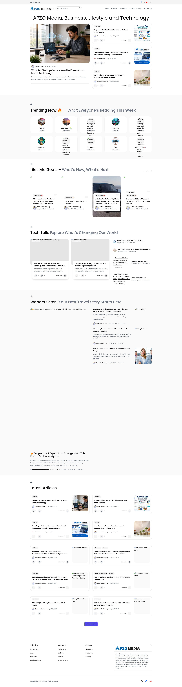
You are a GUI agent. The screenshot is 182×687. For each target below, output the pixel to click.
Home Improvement (101, 573)
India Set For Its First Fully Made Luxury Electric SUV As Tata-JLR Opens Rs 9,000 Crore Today (107, 201)
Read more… (91, 624)
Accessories (130, 192)
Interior (111, 573)
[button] (151, 2)
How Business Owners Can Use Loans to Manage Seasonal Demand (109, 76)
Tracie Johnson (55, 469)
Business (97, 26)
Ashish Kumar (101, 58)
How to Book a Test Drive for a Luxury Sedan (75, 202)
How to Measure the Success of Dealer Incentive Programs (111, 350)
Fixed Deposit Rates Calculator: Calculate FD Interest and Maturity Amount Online (111, 53)
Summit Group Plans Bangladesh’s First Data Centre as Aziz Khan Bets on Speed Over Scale (50, 578)
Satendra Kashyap (40, 66)
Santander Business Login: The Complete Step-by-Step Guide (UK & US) (112, 604)
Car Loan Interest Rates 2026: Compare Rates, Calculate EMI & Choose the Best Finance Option (141, 278)
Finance (97, 49)
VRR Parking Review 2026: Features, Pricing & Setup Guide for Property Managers (110, 310)
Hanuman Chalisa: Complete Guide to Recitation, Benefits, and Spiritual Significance (139, 262)
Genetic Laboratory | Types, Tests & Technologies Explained (90, 265)
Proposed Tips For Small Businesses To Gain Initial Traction (111, 31)
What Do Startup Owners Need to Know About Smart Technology (57, 72)
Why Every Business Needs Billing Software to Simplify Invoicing (110, 330)
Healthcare (35, 241)
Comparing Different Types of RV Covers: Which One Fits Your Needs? (138, 201)
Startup (35, 496)
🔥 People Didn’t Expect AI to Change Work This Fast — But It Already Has (57, 455)
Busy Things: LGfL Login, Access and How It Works (48, 604)
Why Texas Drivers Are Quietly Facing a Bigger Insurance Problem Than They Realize (44, 201)
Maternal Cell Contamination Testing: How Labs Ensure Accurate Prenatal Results (49, 265)
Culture (35, 548)
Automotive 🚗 (38, 195)
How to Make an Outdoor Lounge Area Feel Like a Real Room (112, 578)
